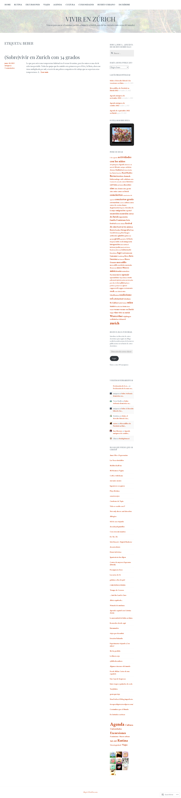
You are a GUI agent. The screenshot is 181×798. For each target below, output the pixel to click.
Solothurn (127, 299)
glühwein (128, 236)
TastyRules (114, 689)
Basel (124, 172)
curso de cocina (116, 205)
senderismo (125, 294)
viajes (112, 313)
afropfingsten (114, 165)
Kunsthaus (113, 253)
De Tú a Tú (113, 537)
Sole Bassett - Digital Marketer (121, 542)
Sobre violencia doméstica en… (122, 402)
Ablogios (113, 516)
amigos (123, 167)
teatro (113, 306)
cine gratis (127, 188)
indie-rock (119, 242)
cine (112, 188)
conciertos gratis (124, 199)
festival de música (125, 226)
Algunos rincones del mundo (120, 666)
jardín (118, 247)
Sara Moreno (117, 431)
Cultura (70, 4)
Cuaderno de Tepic (116, 501)
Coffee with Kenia (116, 476)
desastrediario (115, 547)
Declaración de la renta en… (123, 388)
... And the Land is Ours (118, 595)
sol (111, 298)
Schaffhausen (114, 295)
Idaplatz (112, 242)
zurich (114, 323)
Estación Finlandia (116, 638)
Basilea (129, 173)
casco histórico (127, 182)
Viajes (46, 4)
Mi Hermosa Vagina (117, 471)
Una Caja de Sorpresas (118, 679)
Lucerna (113, 259)
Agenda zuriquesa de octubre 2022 (117, 104)
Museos (126, 267)
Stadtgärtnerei (124, 438)
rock (112, 291)
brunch (127, 176)
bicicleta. (120, 176)
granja (112, 239)
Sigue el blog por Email (121, 332)
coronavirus (114, 202)
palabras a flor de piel (117, 580)
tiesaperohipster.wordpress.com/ (121, 704)
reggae (121, 288)
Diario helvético (115, 552)
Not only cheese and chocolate (121, 511)
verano (117, 309)
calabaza (127, 179)
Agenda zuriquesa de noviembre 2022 (117, 97)
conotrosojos (115, 496)
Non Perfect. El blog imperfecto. (121, 699)
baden (118, 170)
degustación (114, 208)
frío (122, 233)
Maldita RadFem (116, 466)
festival (112, 223)
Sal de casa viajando (117, 522)
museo (119, 267)
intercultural (124, 245)
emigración (120, 210)
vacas (111, 309)
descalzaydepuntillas (117, 527)
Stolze (124, 303)
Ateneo (112, 170)
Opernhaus (123, 278)
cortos (122, 203)
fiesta (112, 229)
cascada (119, 182)
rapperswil (114, 288)
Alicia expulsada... (116, 600)
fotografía (125, 229)
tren (124, 306)
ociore (115, 423)
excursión (114, 213)
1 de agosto (113, 158)
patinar (124, 280)
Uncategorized (115, 745)
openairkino (114, 277)
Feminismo (121, 220)
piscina (128, 280)
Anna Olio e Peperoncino (119, 455)
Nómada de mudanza (117, 605)
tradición (119, 306)
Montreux (113, 268)
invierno (112, 247)
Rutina (18, 4)
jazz (122, 247)
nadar (119, 271)
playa (123, 282)
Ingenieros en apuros (117, 486)
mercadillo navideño (117, 265)
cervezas (120, 185)
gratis (117, 238)
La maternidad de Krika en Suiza (121, 618)
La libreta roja (115, 656)
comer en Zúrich (123, 191)
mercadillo (121, 262)
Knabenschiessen (115, 250)
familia (113, 220)
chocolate (127, 185)
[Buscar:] (122, 53)
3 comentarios (10, 68)
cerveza (113, 184)
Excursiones (33, 4)
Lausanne (113, 256)
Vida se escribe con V (117, 506)
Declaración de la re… (120, 386)
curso (132, 202)
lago (119, 252)
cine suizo (113, 191)
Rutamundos (114, 628)
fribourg (118, 233)
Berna (113, 176)
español (129, 210)
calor (132, 179)
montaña (128, 265)
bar (111, 173)
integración (115, 244)
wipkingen (127, 316)
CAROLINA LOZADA (117, 585)
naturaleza (125, 271)
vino (116, 312)
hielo (131, 239)
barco (114, 173)
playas (127, 283)
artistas (128, 167)
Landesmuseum (127, 253)
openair (125, 274)
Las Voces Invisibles (117, 460)
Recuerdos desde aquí (118, 623)
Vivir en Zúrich (90, 19)
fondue (117, 230)
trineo (128, 306)
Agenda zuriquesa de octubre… (121, 432)
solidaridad (118, 298)
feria (128, 220)
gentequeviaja (115, 694)
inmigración (128, 242)
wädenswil (122, 319)
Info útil (113, 741)
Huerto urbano (106, 4)
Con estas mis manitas (118, 532)
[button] (116, 136)
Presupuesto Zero (116, 570)
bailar (130, 170)
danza (124, 205)
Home (8, 4)
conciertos (116, 195)
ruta (123, 291)
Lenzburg (121, 256)
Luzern (122, 259)
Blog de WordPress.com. (90, 792)
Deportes (122, 208)
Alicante (117, 167)
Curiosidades (86, 4)
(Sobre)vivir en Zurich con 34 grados (42, 57)
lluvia (131, 256)
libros (126, 256)
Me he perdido (115, 651)
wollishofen (114, 319)
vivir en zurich (124, 312)
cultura (127, 202)
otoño (129, 277)
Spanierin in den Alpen (118, 557)
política (112, 286)
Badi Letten (124, 170)
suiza (130, 302)
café (121, 179)
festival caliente (120, 223)
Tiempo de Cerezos (117, 590)
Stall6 (120, 303)
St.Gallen (114, 302)
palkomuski (113, 280)
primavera (118, 286)
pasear (119, 280)
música (113, 271)
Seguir (114, 358)
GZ (127, 239)
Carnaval (113, 182)
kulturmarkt (126, 250)
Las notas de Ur (115, 575)
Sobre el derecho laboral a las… (121, 417)
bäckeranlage (115, 179)
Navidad (113, 275)
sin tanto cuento (115, 481)
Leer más (44, 72)
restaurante (128, 288)
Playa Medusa (115, 491)
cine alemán (119, 189)
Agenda (57, 4)
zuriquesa (8, 66)
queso (125, 285)
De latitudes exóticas (117, 714)
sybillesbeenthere (116, 661)
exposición (123, 217)
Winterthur (116, 316)
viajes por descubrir (117, 633)
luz (118, 259)
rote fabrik (118, 291)
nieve (119, 274)
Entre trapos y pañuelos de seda (121, 684)
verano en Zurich (127, 309)
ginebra (121, 235)
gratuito (123, 239)
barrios (119, 173)
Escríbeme (124, 4)
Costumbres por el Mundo (119, 709)
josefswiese (126, 247)
